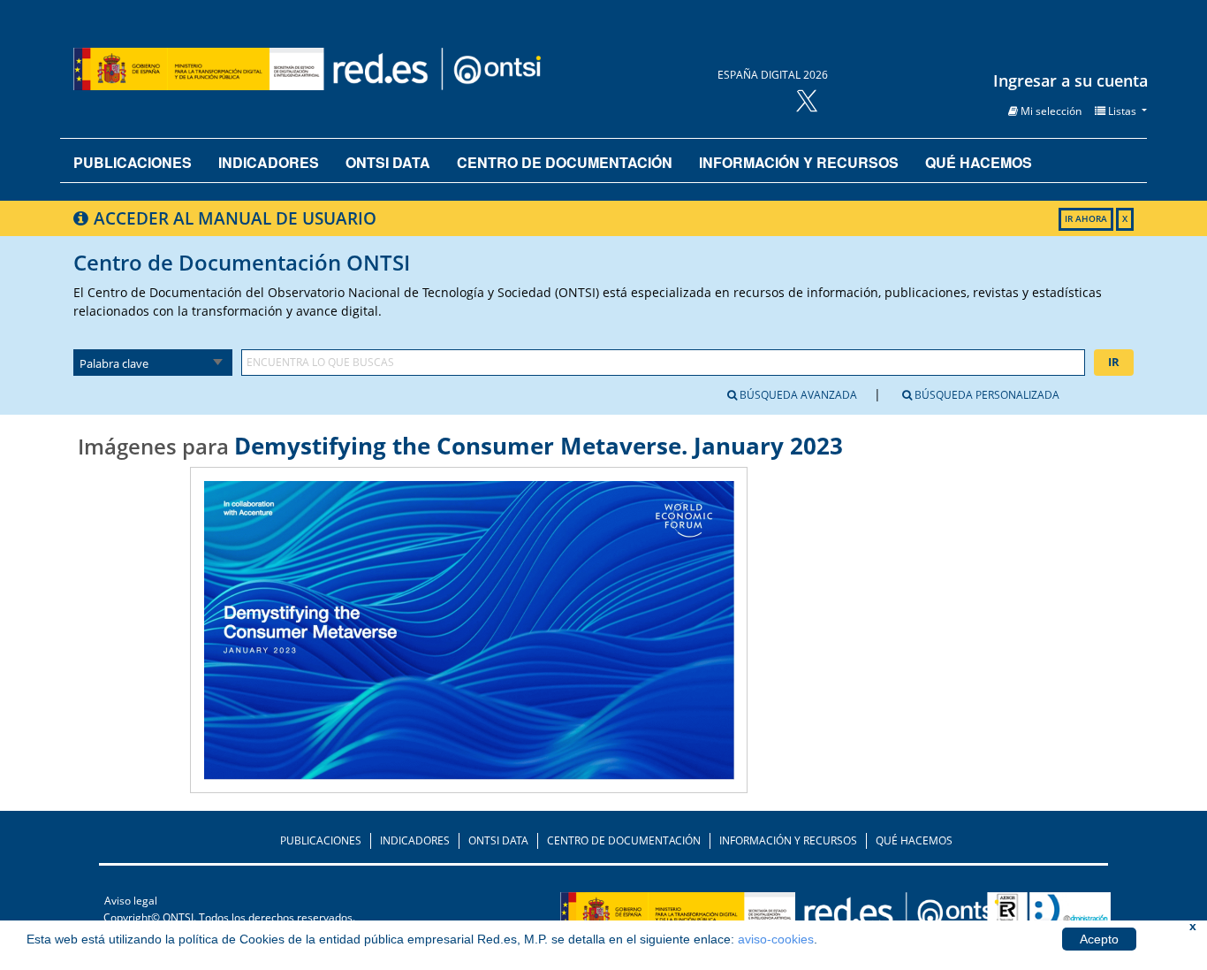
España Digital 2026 (772, 74)
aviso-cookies (776, 939)
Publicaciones (132, 162)
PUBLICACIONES (320, 840)
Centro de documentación (564, 162)
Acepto (1099, 939)
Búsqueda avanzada (797, 394)
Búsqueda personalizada (985, 394)
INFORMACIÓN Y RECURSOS (788, 840)
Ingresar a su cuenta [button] (1070, 80)
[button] (1045, 110)
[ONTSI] (835, 915)
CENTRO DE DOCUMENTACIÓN (624, 840)
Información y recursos (799, 162)
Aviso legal (130, 900)
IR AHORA (1086, 219)
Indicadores (268, 162)
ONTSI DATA (387, 162)
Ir (1114, 362)
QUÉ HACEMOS (914, 840)
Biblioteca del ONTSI (370, 69)
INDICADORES (415, 840)
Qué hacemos (978, 162)
